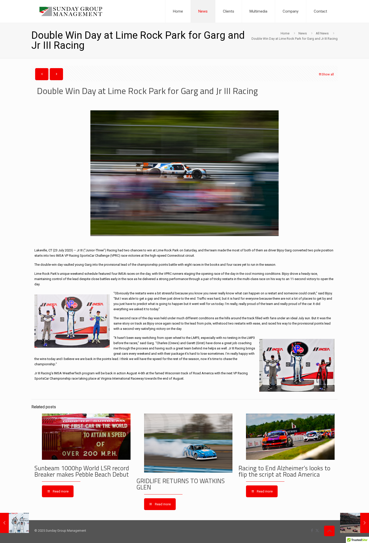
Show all (328, 74)
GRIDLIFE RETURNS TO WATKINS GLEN (181, 484)
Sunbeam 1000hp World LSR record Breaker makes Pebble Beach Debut (81, 471)
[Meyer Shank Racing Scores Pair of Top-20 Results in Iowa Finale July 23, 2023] (354, 523)
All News (322, 33)
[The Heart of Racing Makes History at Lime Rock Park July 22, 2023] (14, 523)
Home (285, 33)
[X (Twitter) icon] (317, 530)
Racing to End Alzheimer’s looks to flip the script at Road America (284, 471)
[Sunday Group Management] (70, 11)
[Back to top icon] (329, 531)
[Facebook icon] (312, 530)
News (302, 33)
